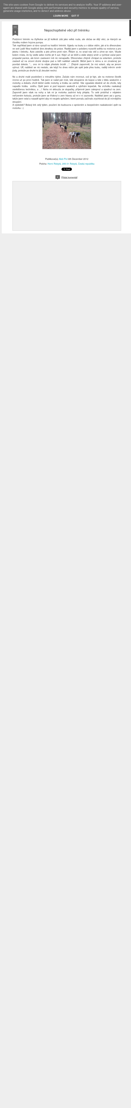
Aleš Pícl (63, 158)
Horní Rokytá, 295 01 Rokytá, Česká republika (71, 163)
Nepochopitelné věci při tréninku (66, 30)
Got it (75, 15)
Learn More (60, 15)
